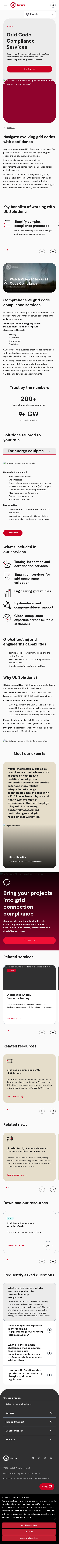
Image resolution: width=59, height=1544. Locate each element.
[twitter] (39, 1458)
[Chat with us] (46, 1486)
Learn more (25, 1517)
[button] (5, 5)
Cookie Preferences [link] (42, 1478)
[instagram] (45, 1458)
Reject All (29, 1532)
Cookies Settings (29, 1525)
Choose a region (12, 1398)
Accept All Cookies (29, 1538)
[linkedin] (33, 1458)
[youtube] (51, 1458)
